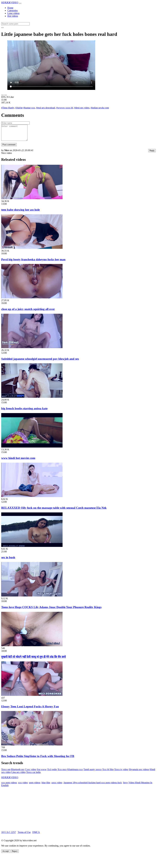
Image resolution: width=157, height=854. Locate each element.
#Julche (19, 107)
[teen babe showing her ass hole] (32, 198)
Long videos (13, 13)
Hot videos (12, 16)
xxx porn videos (9, 782)
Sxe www (42, 769)
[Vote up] (2, 95)
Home (10, 7)
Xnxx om (5, 769)
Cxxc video (30, 769)
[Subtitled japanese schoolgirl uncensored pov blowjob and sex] (32, 347)
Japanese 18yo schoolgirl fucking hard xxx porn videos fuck (92, 782)
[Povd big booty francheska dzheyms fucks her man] (32, 248)
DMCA (36, 832)
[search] (2, 27)
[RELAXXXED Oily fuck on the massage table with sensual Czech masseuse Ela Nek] (32, 496)
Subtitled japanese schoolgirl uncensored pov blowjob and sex (40, 358)
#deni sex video (81, 107)
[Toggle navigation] (20, 3)
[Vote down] (5, 95)
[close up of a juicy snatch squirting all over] (32, 297)
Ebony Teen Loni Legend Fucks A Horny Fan (30, 706)
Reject (14, 851)
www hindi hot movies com (18, 458)
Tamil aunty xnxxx (92, 769)
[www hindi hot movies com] (32, 446)
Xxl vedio (52, 769)
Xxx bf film (108, 769)
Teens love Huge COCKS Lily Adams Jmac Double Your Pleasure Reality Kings (51, 607)
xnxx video (56, 782)
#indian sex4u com (100, 107)
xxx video (23, 782)
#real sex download (45, 107)
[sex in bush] (32, 546)
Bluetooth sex (17, 769)
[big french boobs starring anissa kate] (32, 397)
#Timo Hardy (7, 107)
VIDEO (9, 2)
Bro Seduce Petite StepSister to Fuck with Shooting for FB (37, 756)
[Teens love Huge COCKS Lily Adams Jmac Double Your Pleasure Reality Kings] (32, 595)
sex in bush (8, 557)
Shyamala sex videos (139, 769)
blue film (46, 782)
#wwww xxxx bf (64, 107)
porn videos (34, 782)
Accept (5, 851)
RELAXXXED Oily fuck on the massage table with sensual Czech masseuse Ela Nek (54, 507)
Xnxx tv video (121, 769)
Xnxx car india (33, 772)
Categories (12, 10)
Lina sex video (18, 772)
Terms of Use (24, 832)
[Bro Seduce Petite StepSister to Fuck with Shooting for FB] (32, 744)
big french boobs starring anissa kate (24, 408)
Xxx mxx (62, 769)
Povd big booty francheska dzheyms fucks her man (33, 259)
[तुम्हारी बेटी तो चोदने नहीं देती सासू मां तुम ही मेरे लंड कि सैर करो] (32, 645)
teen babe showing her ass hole (20, 209)
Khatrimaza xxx (75, 769)
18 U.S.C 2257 (8, 832)
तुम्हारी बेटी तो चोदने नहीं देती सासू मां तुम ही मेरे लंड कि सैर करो (33, 656)
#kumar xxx (29, 107)
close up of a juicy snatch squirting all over (28, 309)
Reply (152, 150)
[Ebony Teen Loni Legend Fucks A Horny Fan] (32, 695)
